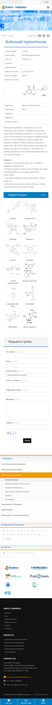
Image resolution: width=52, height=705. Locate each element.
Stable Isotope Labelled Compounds (17, 492)
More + (43, 195)
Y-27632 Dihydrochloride (13, 282)
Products (10, 36)
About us (8, 613)
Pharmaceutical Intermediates (11, 470)
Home (3, 36)
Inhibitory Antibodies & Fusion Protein (17, 484)
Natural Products (7, 510)
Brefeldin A (29, 239)
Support (7, 625)
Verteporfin (12, 239)
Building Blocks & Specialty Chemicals (15, 515)
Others (8, 539)
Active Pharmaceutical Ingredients (13, 464)
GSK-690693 (29, 304)
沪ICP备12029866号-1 (40, 695)
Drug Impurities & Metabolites (11, 504)
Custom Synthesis (11, 619)
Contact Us (8, 628)
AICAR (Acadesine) (29, 327)
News (7, 616)
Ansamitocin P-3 (29, 218)
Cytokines (8, 496)
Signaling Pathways (11, 480)
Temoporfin (29, 260)
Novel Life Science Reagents (11, 475)
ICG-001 (13, 260)
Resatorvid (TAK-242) (30, 281)
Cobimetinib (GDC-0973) (13, 305)
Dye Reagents (10, 499)
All (4, 530)
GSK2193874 (12, 327)
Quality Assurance (11, 622)
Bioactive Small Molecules (13, 488)
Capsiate (13, 218)
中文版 (46, 2)
